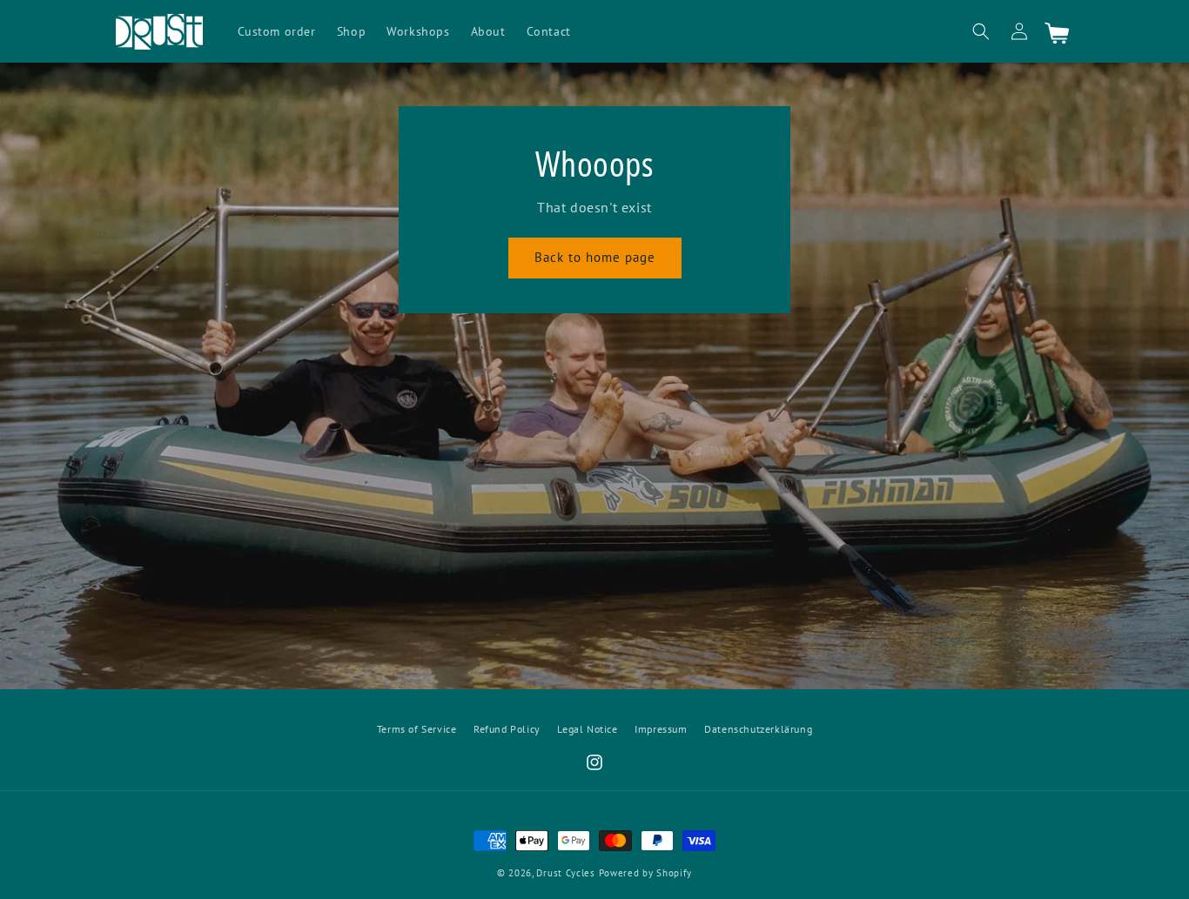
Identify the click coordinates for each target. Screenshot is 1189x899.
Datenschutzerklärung (758, 728)
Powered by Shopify (646, 873)
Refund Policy (507, 728)
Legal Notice (587, 728)
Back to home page (594, 257)
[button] (981, 31)
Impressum (661, 728)
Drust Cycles (565, 873)
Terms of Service (417, 728)
